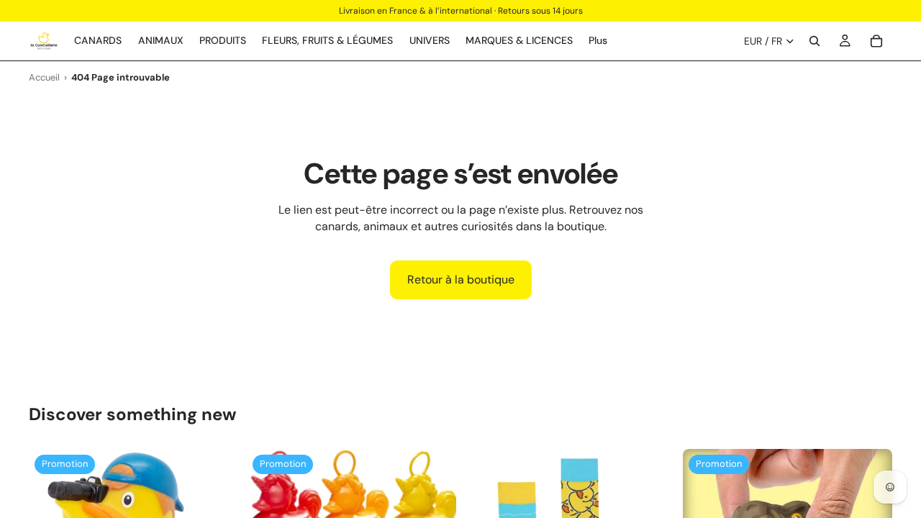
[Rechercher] (814, 41)
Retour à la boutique (460, 279)
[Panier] (876, 41)
